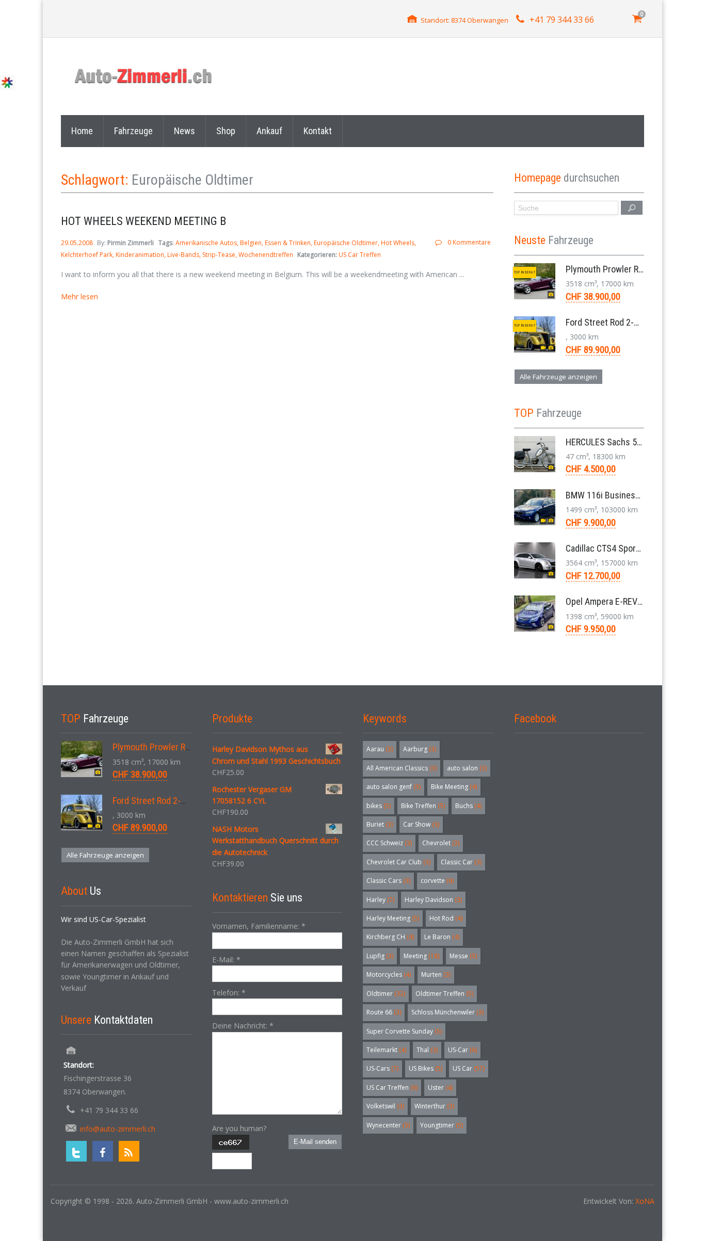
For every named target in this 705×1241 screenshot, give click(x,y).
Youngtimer (441, 1125)
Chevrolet (440, 843)
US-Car (462, 1049)
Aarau (379, 749)
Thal (427, 1049)
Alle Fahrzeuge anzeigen (558, 376)
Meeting (421, 956)
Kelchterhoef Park (87, 254)
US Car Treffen (360, 254)
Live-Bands (183, 254)
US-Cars (382, 1068)
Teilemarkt (386, 1049)
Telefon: (229, 992)
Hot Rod (445, 918)
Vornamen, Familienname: (259, 926)
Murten (436, 974)
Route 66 (383, 1012)
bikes (378, 805)
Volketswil (385, 1106)
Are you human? (239, 1128)
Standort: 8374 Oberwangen (464, 20)
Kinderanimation (140, 254)
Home (82, 130)
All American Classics (401, 768)
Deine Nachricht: (243, 1025)
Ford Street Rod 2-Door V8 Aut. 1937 (633, 322)
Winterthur (434, 1106)
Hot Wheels (397, 242)
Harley (380, 899)
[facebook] (102, 1151)
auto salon (467, 768)
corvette (437, 880)
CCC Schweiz (389, 843)
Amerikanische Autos (206, 242)
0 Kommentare (468, 242)
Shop (225, 130)
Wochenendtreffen (265, 254)
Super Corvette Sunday (404, 1031)
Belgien (251, 242)
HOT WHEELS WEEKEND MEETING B (143, 221)
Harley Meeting (392, 918)
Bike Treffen (423, 805)
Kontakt (317, 130)
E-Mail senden (315, 1142)
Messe (463, 956)
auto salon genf (393, 786)
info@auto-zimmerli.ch (117, 1129)
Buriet (379, 824)
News (184, 130)
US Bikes (425, 1068)
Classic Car (461, 862)
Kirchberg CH (390, 936)
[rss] (129, 1151)
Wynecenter (388, 1125)
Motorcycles (388, 974)
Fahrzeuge (133, 130)
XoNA (644, 1201)
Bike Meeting (454, 786)
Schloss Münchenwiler (447, 1012)
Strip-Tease (218, 254)
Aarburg (419, 749)
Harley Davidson (433, 899)
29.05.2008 (77, 242)
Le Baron (441, 936)
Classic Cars (388, 880)
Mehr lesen (79, 296)
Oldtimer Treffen (444, 993)
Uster (440, 1087)
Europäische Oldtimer (346, 242)
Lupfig (379, 956)
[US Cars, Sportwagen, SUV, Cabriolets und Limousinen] (144, 76)
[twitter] (76, 1151)
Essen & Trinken (288, 242)
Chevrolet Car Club (398, 862)
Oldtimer (385, 993)
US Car (469, 1068)
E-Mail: (226, 959)
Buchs (468, 805)
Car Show (421, 824)
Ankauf (269, 130)
